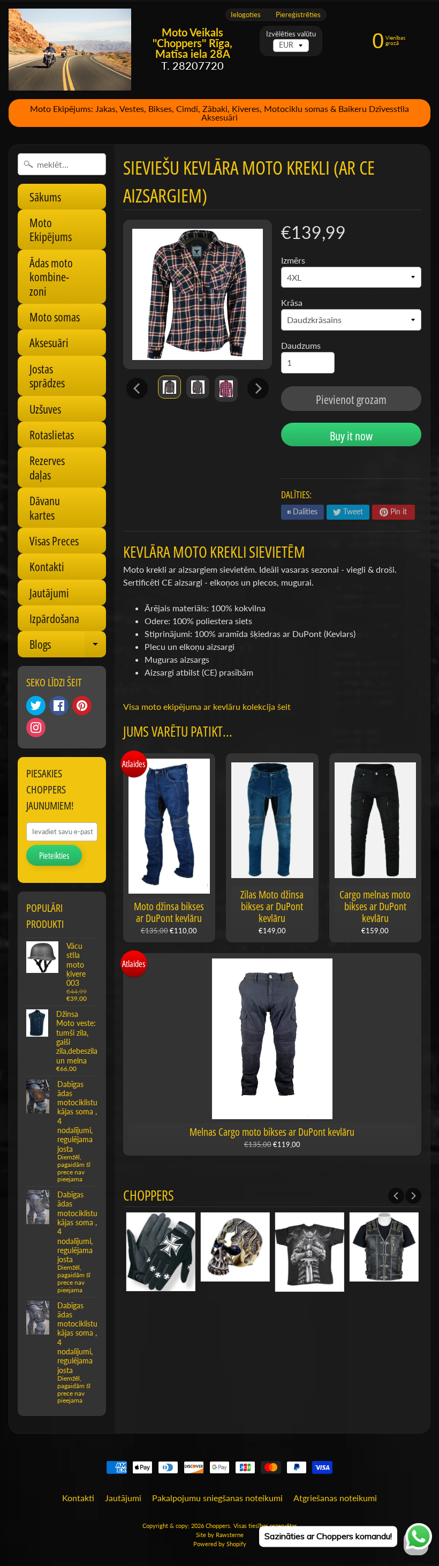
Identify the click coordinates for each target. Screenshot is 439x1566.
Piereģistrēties (298, 14)
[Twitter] (36, 705)
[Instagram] (36, 727)
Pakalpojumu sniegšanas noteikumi (217, 1498)
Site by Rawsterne (220, 1534)
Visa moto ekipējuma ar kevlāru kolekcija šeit (207, 706)
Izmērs (293, 260)
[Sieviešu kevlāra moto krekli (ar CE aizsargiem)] (169, 387)
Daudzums (301, 345)
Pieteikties (54, 855)
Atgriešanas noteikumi (335, 1498)
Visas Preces (54, 541)
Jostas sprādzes (47, 376)
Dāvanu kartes (44, 507)
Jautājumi (49, 593)
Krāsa (291, 302)
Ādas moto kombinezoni (51, 276)
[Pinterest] (82, 705)
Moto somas (54, 317)
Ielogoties (246, 14)
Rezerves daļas (47, 467)
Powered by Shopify (219, 1543)
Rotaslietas (51, 434)
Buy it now (351, 436)
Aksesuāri (49, 342)
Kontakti (46, 566)
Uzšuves (45, 409)
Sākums (45, 197)
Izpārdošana (54, 618)
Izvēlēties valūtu (291, 34)
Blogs (67, 646)
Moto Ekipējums (50, 229)
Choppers (218, 1525)
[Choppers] (70, 50)
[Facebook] (59, 705)
